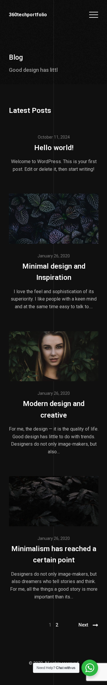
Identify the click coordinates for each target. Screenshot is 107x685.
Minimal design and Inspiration (53, 272)
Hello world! (53, 148)
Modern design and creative (53, 409)
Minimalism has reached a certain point (53, 554)
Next (83, 625)
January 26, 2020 (53, 256)
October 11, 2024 (54, 137)
